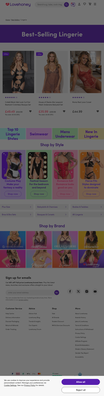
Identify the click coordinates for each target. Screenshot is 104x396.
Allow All (80, 381)
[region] (52, 386)
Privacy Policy (29, 385)
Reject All (80, 389)
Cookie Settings (10, 385)
